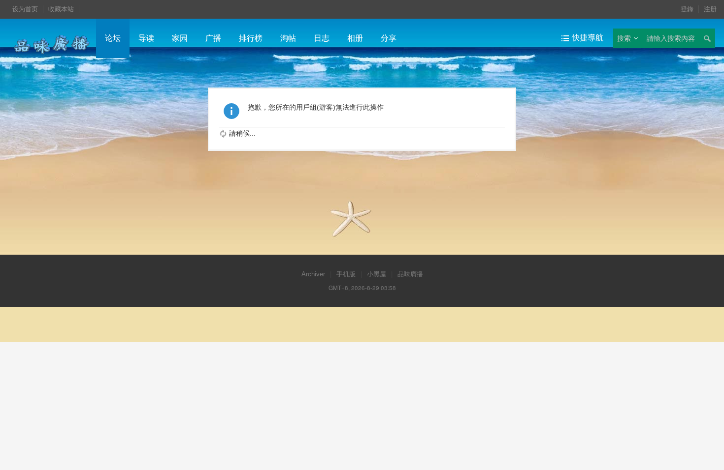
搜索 (624, 38)
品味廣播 (410, 274)
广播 (213, 38)
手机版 (346, 274)
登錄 (687, 9)
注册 (710, 9)
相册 (355, 38)
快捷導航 (587, 37)
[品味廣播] (51, 44)
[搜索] (706, 38)
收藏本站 (61, 9)
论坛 (113, 38)
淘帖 (288, 38)
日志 (321, 38)
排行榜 (251, 38)
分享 (388, 38)
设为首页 (25, 9)
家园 (180, 38)
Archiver (313, 274)
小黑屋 (376, 274)
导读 (146, 38)
